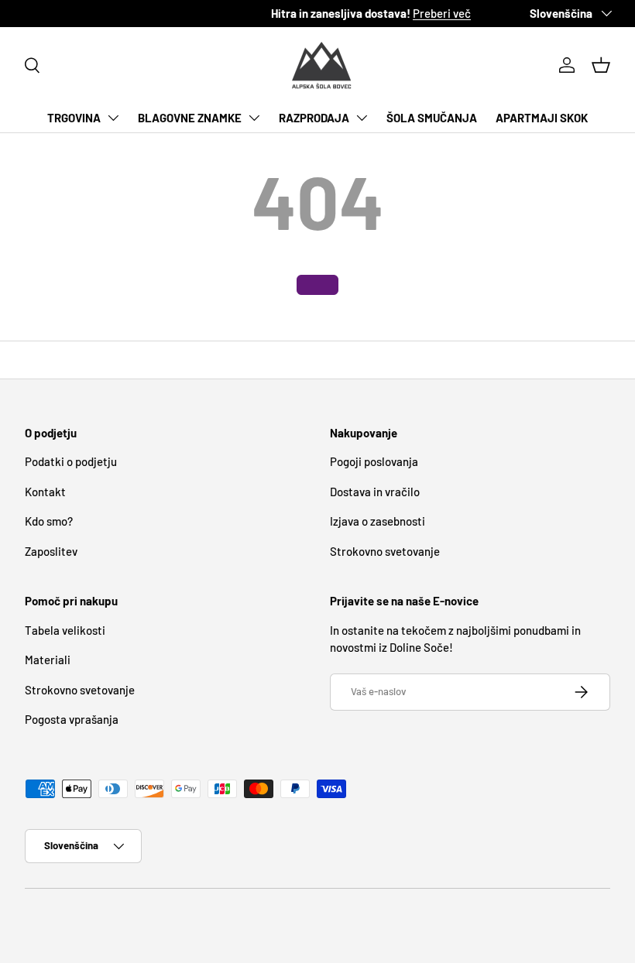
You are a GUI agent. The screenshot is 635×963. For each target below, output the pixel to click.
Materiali (47, 660)
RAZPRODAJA (314, 118)
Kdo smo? (49, 521)
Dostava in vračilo (375, 492)
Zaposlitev (51, 551)
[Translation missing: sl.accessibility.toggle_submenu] (113, 117)
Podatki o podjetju (71, 461)
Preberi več (213, 13)
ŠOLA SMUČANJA (431, 118)
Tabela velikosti (65, 630)
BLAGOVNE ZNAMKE (190, 118)
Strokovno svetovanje (385, 551)
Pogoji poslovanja (374, 461)
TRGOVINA (74, 118)
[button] (601, 65)
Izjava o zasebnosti (377, 521)
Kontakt (45, 492)
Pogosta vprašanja (71, 719)
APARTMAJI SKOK (542, 118)
